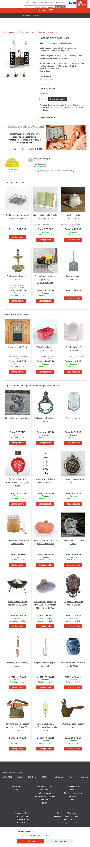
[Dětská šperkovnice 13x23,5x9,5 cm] (45, 344)
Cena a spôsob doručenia (44, 796)
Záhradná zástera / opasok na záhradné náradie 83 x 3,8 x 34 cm (17, 727)
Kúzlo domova (10, 32)
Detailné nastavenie (59, 841)
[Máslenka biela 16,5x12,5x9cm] (73, 212)
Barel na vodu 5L (73, 417)
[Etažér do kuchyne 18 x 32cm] (17, 273)
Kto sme (44, 799)
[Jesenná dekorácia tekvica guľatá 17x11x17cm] (45, 537)
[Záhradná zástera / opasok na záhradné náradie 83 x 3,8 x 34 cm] (17, 721)
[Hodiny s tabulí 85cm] (17, 344)
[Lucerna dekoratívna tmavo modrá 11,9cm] (73, 659)
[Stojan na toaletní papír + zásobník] (45, 659)
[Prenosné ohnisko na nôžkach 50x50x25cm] (17, 598)
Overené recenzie (73, 786)
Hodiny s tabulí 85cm (17, 346)
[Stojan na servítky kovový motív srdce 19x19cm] (17, 212)
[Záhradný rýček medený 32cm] (17, 659)
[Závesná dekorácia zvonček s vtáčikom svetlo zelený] (45, 721)
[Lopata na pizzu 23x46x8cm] (73, 273)
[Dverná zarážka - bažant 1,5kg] (73, 721)
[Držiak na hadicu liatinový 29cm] (45, 415)
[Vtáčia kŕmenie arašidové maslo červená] (17, 537)
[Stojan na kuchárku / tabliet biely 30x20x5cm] (45, 212)
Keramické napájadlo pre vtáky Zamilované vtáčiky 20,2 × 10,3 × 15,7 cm (45, 604)
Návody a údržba (44, 786)
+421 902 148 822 (36, 3)
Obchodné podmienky (73, 793)
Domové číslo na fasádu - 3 (17, 417)
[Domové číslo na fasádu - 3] (17, 415)
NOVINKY (16, 786)
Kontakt (51, 3)
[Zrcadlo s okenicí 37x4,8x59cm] (73, 344)
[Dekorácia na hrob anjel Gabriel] (73, 537)
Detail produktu (17, 237)
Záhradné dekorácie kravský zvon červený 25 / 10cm (17, 482)
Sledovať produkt (57, 99)
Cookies (73, 799)
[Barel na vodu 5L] (73, 415)
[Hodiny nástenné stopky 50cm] (73, 476)
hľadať (60, 8)
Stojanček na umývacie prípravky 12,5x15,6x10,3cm (45, 279)
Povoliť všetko (30, 841)
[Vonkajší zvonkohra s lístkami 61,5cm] (45, 476)
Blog (16, 789)
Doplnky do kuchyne (27, 32)
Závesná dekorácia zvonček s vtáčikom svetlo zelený (45, 727)
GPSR (44, 803)
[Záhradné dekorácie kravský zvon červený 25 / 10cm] (17, 476)
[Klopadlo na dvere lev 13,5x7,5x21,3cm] (73, 598)
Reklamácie (45, 789)
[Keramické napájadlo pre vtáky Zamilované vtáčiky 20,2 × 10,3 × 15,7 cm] (45, 598)
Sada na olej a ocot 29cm (48, 32)
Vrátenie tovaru (44, 793)
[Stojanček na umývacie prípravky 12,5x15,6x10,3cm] (45, 273)
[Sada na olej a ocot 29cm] (20, 67)
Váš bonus (63, 3)
